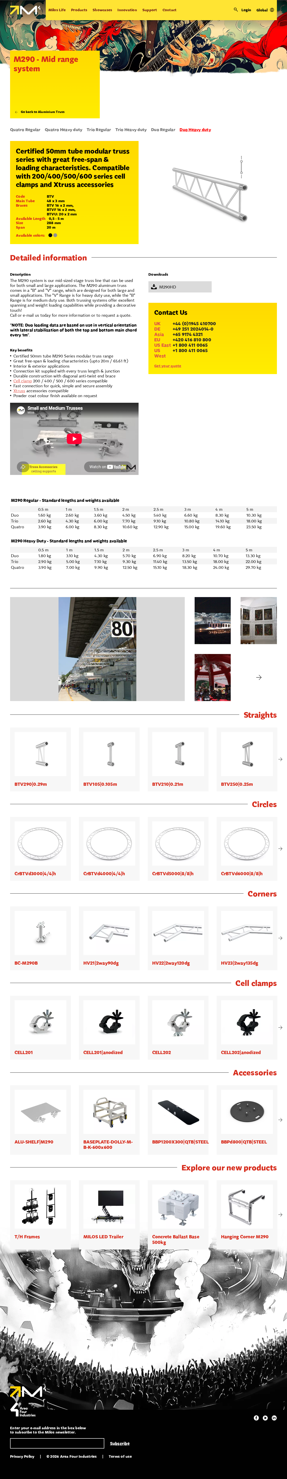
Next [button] (280, 759)
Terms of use (120, 1456)
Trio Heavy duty (131, 129)
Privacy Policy (22, 1456)
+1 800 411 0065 (190, 345)
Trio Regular (99, 129)
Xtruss (19, 390)
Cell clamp (22, 380)
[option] (40, 759)
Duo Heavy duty (195, 129)
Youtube (265, 1418)
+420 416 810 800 (192, 340)
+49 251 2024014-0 (193, 329)
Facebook (256, 1418)
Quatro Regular (25, 129)
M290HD (167, 286)
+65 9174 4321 (188, 334)
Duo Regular (163, 129)
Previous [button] (6, 759)
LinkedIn (274, 1418)
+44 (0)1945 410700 (194, 324)
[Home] (25, 10)
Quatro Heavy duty (63, 129)
